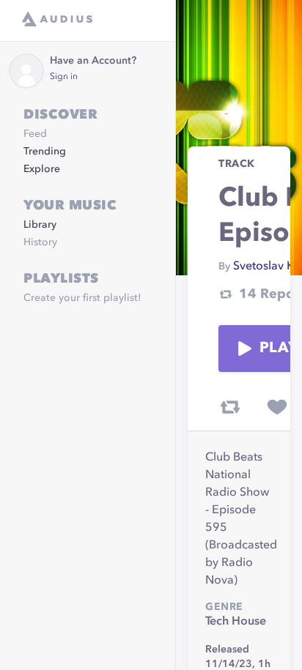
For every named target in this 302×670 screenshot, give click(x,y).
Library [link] (39, 225)
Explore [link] (41, 169)
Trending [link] (44, 151)
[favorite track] (277, 407)
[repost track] (230, 407)
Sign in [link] (64, 76)
